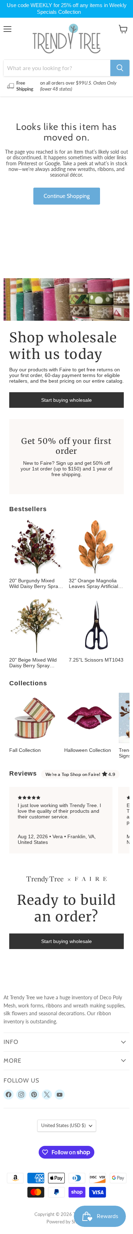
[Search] (119, 68)
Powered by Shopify (66, 1221)
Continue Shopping (67, 196)
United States (63, 1125)
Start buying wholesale (66, 400)
